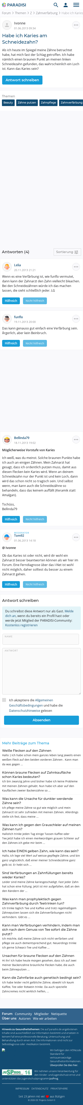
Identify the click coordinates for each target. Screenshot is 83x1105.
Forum (6, 13)
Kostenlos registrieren (21, 625)
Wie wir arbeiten (45, 1018)
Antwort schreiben (22, 80)
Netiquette (59, 1014)
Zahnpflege (48, 102)
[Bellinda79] (8, 439)
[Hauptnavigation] (76, 5)
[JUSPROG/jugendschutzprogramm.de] (17, 1072)
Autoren (25, 1018)
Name (9, 636)
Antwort (11, 650)
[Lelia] (8, 266)
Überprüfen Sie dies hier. (64, 1065)
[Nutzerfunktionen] (65, 5)
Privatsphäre (59, 1088)
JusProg (53, 1078)
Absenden (41, 720)
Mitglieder (41, 1014)
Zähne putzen (27, 102)
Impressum (22, 1088)
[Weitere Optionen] (76, 25)
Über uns (9, 1018)
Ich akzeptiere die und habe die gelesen (36, 705)
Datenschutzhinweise (24, 710)
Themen (20, 13)
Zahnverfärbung (47, 13)
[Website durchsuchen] (56, 5)
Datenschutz (39, 1088)
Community (23, 1014)
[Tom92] (8, 537)
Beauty (8, 102)
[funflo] (8, 318)
